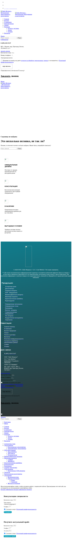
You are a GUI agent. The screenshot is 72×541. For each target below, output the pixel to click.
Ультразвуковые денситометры (17, 448)
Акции (10, 30)
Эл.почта (6, 530)
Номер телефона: (6, 55)
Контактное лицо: (6, 52)
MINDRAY (11, 461)
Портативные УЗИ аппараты (16, 471)
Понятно (29, 489)
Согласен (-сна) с (21, 509)
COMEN (10, 459)
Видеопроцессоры (13, 477)
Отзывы (10, 31)
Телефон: (6, 506)
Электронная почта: (7, 58)
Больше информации (13, 489)
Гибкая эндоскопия (13, 478)
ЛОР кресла (11, 453)
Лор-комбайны (12, 452)
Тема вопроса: (7, 502)
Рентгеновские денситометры (17, 447)
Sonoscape (14, 482)
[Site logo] (8, 16)
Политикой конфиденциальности (26, 509)
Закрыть (3, 417)
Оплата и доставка (13, 28)
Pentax (13, 480)
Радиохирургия (12, 455)
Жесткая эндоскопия (14, 483)
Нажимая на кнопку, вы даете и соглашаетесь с (12, 385)
